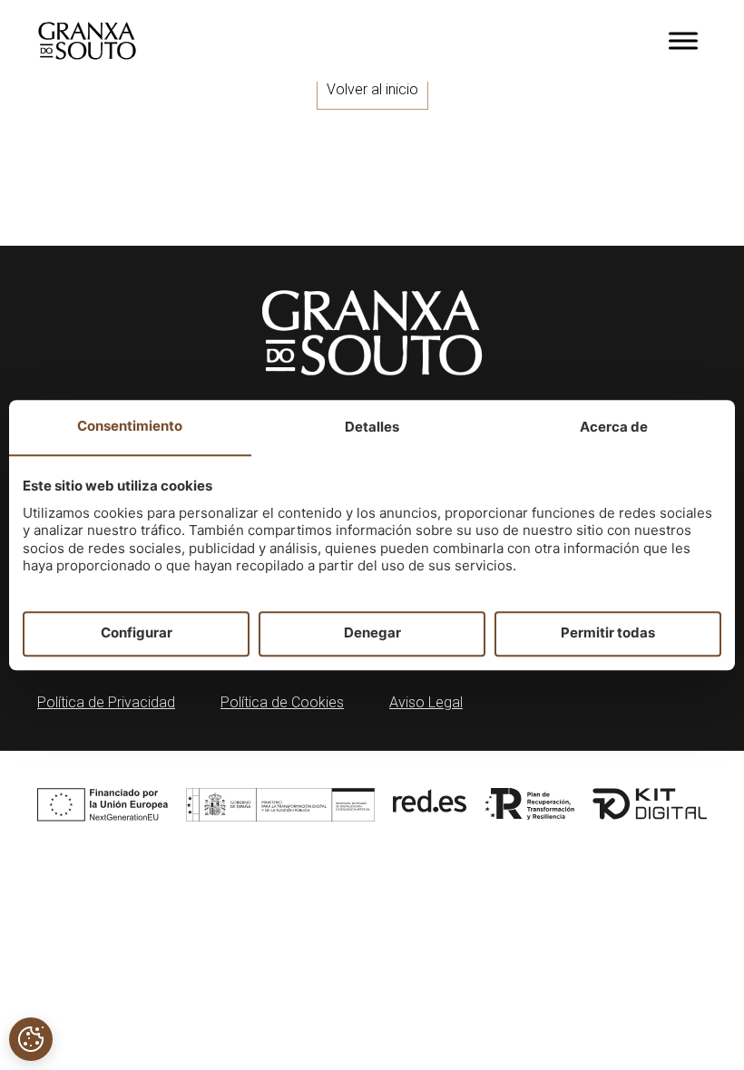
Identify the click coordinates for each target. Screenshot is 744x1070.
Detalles (372, 426)
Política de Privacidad (106, 702)
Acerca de (614, 426)
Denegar (372, 633)
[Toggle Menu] (683, 40)
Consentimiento (129, 425)
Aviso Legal (426, 702)
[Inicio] (87, 41)
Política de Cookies (282, 702)
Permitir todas (608, 633)
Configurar (136, 633)
